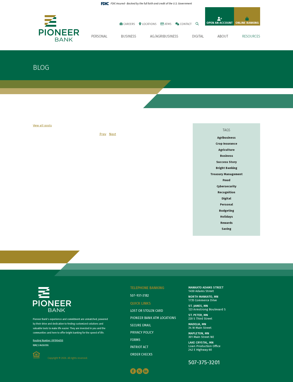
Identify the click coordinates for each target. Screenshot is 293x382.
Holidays (226, 216)
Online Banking (247, 23)
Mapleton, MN (198, 333)
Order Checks (141, 354)
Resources (251, 36)
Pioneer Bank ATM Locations (153, 318)
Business (128, 36)
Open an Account (219, 23)
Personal (99, 36)
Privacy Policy (141, 332)
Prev (102, 134)
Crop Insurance (226, 143)
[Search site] (197, 24)
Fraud (226, 180)
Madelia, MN (197, 324)
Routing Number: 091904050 (48, 340)
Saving (226, 229)
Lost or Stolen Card (146, 311)
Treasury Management (226, 174)
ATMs (168, 24)
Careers (129, 24)
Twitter (139, 371)
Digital (198, 36)
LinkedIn (146, 371)
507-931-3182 (139, 295)
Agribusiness (226, 137)
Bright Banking (226, 168)
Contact (186, 24)
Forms (135, 340)
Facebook (133, 371)
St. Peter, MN (198, 315)
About (222, 36)
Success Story (226, 162)
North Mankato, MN (203, 296)
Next (112, 134)
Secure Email (140, 325)
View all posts (42, 125)
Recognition (226, 192)
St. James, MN (198, 306)
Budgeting (226, 210)
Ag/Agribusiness (164, 36)
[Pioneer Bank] (59, 28)
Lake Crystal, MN (200, 342)
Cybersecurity (226, 186)
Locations (149, 24)
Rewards (226, 223)
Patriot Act (139, 347)
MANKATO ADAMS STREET (205, 287)
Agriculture (226, 150)
